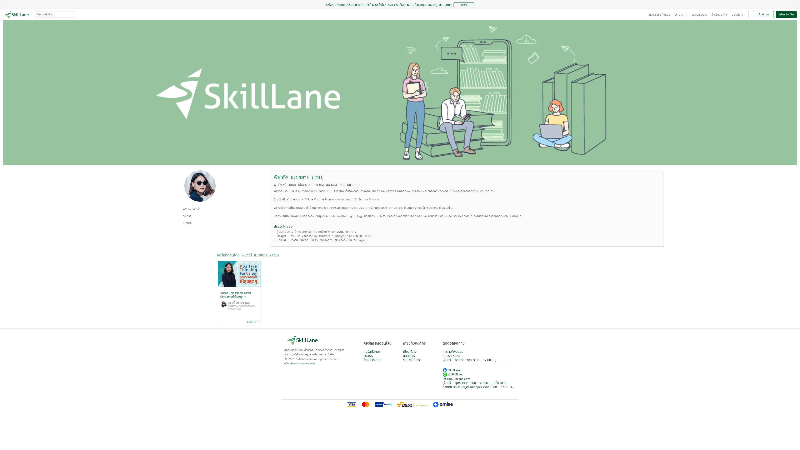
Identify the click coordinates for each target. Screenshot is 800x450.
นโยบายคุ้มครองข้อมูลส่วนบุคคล (299, 363)
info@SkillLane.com (456, 378)
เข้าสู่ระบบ (763, 14)
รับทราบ (464, 4)
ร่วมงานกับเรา (412, 359)
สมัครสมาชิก (786, 14)
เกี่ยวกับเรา (410, 351)
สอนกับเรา (738, 14)
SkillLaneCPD (699, 14)
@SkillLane (455, 374)
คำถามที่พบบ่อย (453, 351)
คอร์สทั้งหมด (372, 351)
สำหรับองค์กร (719, 14)
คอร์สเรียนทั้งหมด (660, 14)
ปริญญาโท (681, 14)
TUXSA (368, 355)
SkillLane (454, 370)
